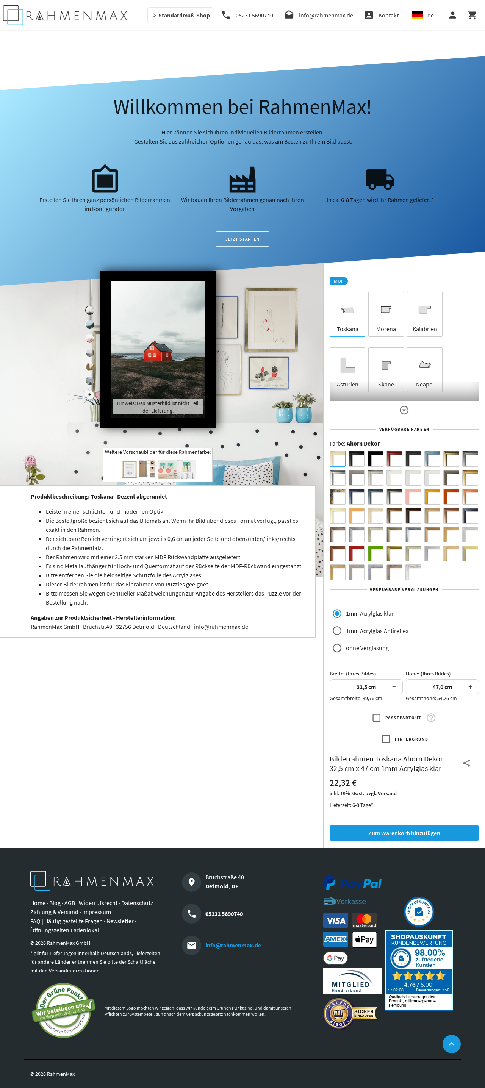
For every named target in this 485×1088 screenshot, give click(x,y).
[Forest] (89, 324)
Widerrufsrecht (98, 903)
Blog (55, 903)
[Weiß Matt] (394, 478)
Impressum (96, 912)
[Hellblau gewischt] (432, 459)
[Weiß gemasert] (432, 478)
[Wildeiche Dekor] (394, 572)
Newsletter (120, 921)
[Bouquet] (89, 338)
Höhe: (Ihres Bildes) (428, 673)
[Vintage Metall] (338, 534)
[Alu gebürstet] (338, 478)
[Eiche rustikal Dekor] (394, 516)
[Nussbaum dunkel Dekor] (451, 516)
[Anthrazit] (357, 478)
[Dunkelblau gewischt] (357, 497)
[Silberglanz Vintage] (413, 534)
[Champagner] (375, 534)
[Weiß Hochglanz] (413, 478)
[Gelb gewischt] (432, 497)
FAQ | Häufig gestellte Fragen (66, 921)
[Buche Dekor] (357, 516)
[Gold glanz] (451, 459)
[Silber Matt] (375, 478)
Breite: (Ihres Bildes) (353, 673)
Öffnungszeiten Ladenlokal (64, 930)
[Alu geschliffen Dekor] (470, 516)
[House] (89, 310)
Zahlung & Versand (54, 912)
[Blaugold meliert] (338, 497)
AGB (69, 903)
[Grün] (375, 553)
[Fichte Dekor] (451, 553)
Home (37, 903)
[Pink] (413, 497)
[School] (89, 380)
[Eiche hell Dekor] (375, 516)
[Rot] (357, 553)
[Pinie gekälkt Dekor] (470, 534)
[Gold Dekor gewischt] (338, 572)
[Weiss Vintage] (413, 572)
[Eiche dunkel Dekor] (413, 516)
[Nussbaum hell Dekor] (432, 516)
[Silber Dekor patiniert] (375, 572)
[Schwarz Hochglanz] (375, 459)
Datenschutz (137, 903)
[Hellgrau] (357, 572)
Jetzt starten (242, 239)
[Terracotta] (470, 497)
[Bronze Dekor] (432, 534)
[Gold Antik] (394, 534)
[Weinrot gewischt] (394, 459)
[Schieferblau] (375, 497)
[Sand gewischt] (338, 516)
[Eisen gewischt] (357, 534)
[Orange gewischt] (451, 497)
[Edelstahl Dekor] (432, 553)
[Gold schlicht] (470, 478)
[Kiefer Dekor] (451, 534)
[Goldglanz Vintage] (394, 553)
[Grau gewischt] (470, 459)
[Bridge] (89, 352)
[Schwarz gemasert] (413, 459)
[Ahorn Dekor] (338, 459)
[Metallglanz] (451, 478)
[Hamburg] (89, 366)
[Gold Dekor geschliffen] (470, 553)
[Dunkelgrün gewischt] (394, 497)
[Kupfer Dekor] (338, 553)
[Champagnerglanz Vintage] (413, 553)
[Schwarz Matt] (357, 459)
